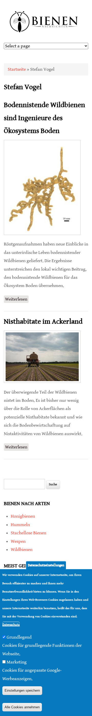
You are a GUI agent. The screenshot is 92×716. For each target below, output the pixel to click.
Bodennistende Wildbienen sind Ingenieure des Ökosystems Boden (44, 118)
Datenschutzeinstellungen (46, 565)
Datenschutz (11, 625)
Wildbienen (21, 549)
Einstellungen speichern (22, 690)
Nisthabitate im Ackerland (43, 322)
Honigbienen (23, 516)
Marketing (17, 662)
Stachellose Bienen (28, 533)
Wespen (18, 541)
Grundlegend (19, 637)
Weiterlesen (17, 299)
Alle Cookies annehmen (22, 707)
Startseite (17, 69)
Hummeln (20, 524)
